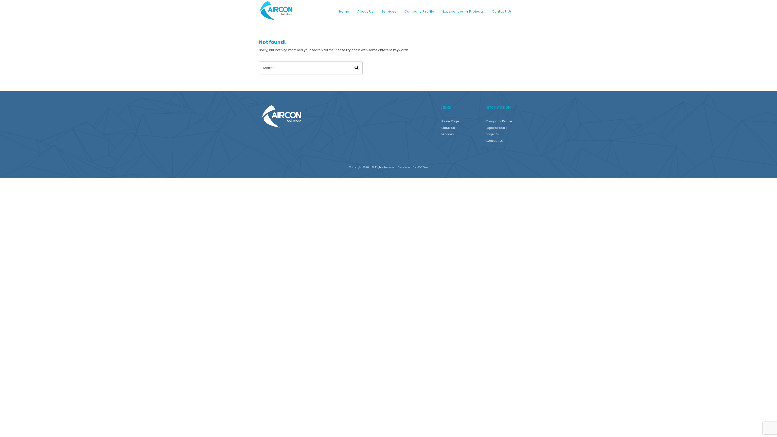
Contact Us (494, 140)
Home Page (450, 121)
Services (447, 134)
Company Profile (498, 121)
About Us (448, 127)
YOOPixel (422, 167)
